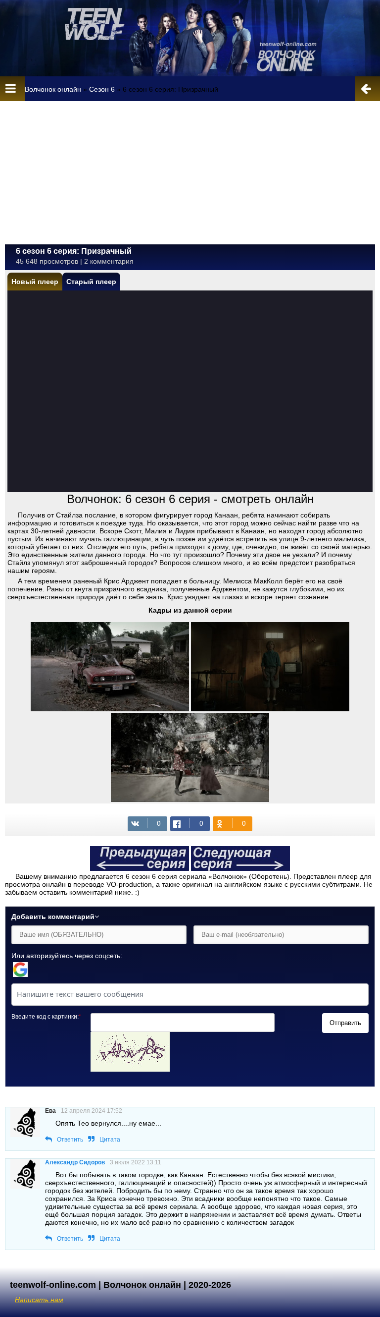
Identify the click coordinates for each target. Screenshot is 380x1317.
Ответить (70, 1139)
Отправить (345, 1023)
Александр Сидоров (75, 1162)
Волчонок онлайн (53, 89)
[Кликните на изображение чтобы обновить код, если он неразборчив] (130, 1069)
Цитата (109, 1139)
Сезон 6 (102, 89)
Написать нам (39, 1300)
